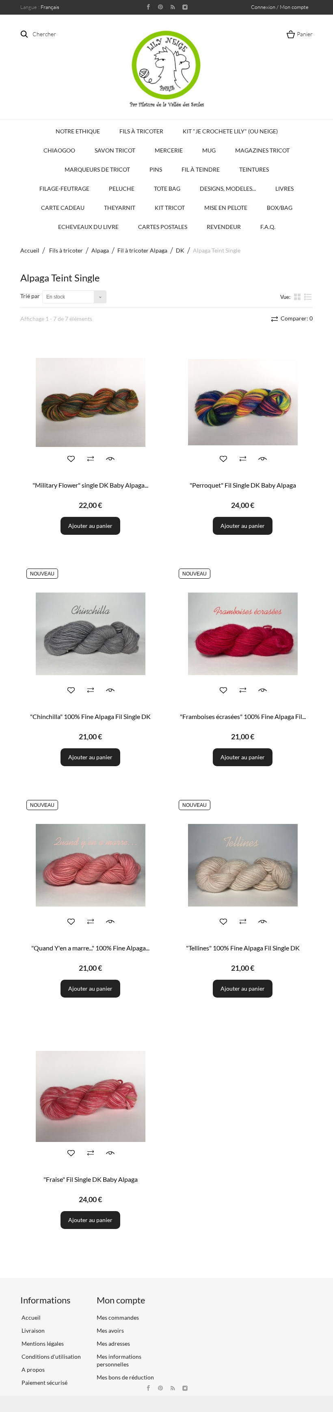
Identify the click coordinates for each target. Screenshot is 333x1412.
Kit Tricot (170, 207)
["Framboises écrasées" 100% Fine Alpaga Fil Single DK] (243, 633)
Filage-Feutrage (64, 188)
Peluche (121, 188)
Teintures (254, 169)
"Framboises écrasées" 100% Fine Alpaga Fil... (243, 716)
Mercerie (169, 150)
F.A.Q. (267, 226)
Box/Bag (279, 207)
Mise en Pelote (225, 207)
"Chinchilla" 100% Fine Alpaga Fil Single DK (90, 716)
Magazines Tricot (262, 150)
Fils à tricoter (141, 131)
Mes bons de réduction (125, 1377)
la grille (298, 296)
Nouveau (42, 574)
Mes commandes (118, 1317)
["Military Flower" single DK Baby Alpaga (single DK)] (90, 402)
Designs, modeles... (228, 188)
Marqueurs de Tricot (97, 169)
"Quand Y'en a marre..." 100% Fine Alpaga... (90, 948)
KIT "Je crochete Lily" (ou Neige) (230, 131)
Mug (209, 150)
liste (308, 300)
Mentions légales (42, 1343)
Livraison (32, 1330)
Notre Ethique (78, 131)
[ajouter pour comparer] (90, 459)
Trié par (30, 295)
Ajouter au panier (90, 525)
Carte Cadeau (62, 207)
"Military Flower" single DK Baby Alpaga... (90, 485)
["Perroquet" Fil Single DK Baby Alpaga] (243, 402)
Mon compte (121, 1299)
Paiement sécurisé (43, 1382)
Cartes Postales (162, 226)
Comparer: (296, 318)
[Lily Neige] (166, 68)
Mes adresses (113, 1343)
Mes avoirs (110, 1330)
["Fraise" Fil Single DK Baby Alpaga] (90, 1096)
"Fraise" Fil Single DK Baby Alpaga (90, 1179)
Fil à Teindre (201, 169)
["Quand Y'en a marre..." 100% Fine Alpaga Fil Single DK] (90, 865)
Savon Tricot (115, 150)
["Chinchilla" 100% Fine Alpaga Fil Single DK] (90, 633)
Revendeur (224, 226)
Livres (284, 188)
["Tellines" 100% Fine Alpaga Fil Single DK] (243, 865)
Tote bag (167, 188)
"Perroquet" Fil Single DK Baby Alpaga (243, 485)
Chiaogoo (59, 150)
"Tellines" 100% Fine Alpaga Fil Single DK (243, 948)
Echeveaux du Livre (88, 226)
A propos (32, 1369)
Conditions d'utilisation (50, 1356)
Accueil (29, 250)
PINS (155, 169)
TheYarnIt (119, 207)
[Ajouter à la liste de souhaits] (71, 459)
